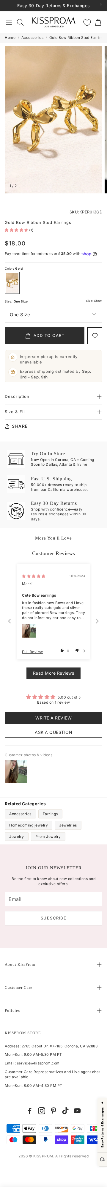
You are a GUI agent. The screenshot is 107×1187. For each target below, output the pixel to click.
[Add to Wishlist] (94, 335)
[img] (33, 576)
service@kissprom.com (38, 1063)
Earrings (50, 814)
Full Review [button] (32, 652)
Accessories (32, 37)
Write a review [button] (53, 717)
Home (10, 37)
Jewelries (68, 825)
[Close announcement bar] (101, 4)
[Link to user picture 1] (29, 631)
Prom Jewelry (48, 836)
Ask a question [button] (53, 732)
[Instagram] (41, 1110)
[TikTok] (65, 1110)
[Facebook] (29, 1110)
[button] (9, 22)
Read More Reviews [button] (53, 673)
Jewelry (16, 836)
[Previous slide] (10, 621)
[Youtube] (77, 1110)
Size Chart (94, 301)
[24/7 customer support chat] (102, 1160)
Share (20, 426)
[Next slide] (97, 621)
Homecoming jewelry (28, 825)
